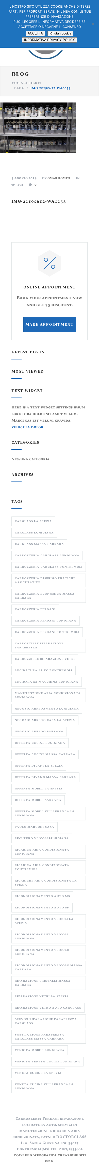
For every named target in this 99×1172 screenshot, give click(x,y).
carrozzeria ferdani (35, 609)
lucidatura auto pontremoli (43, 670)
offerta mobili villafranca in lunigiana (44, 813)
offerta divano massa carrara (45, 777)
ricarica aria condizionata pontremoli (42, 867)
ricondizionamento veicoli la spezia (44, 921)
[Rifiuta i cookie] (92, 23)
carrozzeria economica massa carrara (45, 596)
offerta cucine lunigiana (40, 743)
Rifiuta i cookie (60, 33)
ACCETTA (35, 33)
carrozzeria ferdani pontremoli (47, 632)
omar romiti (58, 178)
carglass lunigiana (34, 532)
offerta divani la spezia (39, 766)
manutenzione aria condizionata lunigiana (48, 695)
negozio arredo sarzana (39, 731)
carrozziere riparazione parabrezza (39, 645)
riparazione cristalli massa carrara (43, 983)
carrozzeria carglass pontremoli (48, 567)
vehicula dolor (27, 427)
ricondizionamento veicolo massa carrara (48, 967)
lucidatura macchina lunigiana (46, 682)
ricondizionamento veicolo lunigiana (42, 952)
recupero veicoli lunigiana (42, 838)
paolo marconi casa (34, 827)
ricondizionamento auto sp (42, 907)
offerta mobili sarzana (38, 800)
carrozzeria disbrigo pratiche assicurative (45, 580)
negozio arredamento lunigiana (47, 708)
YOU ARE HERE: (26, 82)
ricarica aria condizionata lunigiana (42, 852)
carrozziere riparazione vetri (45, 659)
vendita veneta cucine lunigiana (47, 1061)
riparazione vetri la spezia (42, 996)
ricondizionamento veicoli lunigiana (41, 936)
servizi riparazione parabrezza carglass (46, 1021)
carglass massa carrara (39, 544)
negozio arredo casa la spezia (45, 720)
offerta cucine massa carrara (45, 754)
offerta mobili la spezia (39, 788)
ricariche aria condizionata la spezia (46, 882)
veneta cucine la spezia (38, 1073)
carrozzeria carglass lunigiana (47, 555)
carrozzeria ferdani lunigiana (45, 620)
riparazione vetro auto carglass (48, 1008)
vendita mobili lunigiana (39, 1050)
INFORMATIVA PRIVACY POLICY (49, 40)
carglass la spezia (33, 521)
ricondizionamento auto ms (42, 896)
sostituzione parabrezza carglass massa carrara (39, 1036)
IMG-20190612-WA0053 (38, 201)
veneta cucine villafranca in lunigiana (44, 1086)
